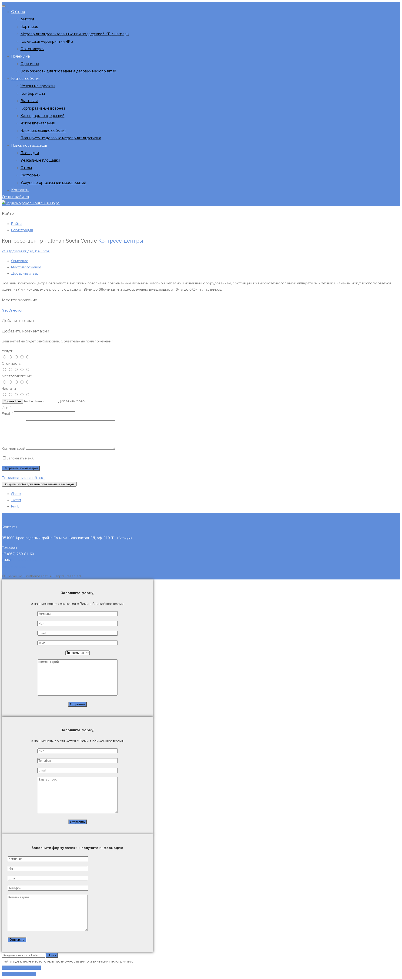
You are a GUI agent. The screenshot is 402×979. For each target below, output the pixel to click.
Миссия (27, 19)
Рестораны (30, 175)
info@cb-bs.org (25, 560)
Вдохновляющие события (43, 130)
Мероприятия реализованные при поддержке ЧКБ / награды (74, 34)
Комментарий (13, 448)
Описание (19, 261)
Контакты (20, 190)
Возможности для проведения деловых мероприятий (68, 71)
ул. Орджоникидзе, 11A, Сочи (26, 251)
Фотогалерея (32, 49)
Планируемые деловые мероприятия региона (60, 138)
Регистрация (22, 230)
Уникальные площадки (40, 160)
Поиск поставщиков (29, 145)
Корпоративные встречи (42, 108)
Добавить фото (71, 401)
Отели (26, 168)
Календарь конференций (42, 116)
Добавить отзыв (25, 273)
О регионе (29, 64)
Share (16, 494)
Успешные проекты (37, 86)
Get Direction (12, 310)
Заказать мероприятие (21, 968)
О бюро (18, 12)
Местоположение (26, 267)
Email (7, 414)
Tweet (16, 500)
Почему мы (20, 56)
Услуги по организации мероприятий (53, 182)
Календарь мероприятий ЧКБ (46, 41)
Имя (6, 407)
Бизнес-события (25, 78)
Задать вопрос (14, 566)
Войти (16, 224)
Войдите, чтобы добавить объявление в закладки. (39, 484)
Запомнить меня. (20, 458)
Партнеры (29, 26)
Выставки (29, 101)
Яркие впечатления (37, 123)
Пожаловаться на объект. (23, 478)
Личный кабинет (15, 197)
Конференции (32, 93)
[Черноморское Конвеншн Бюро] (31, 203)
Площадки (29, 153)
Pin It (15, 506)
